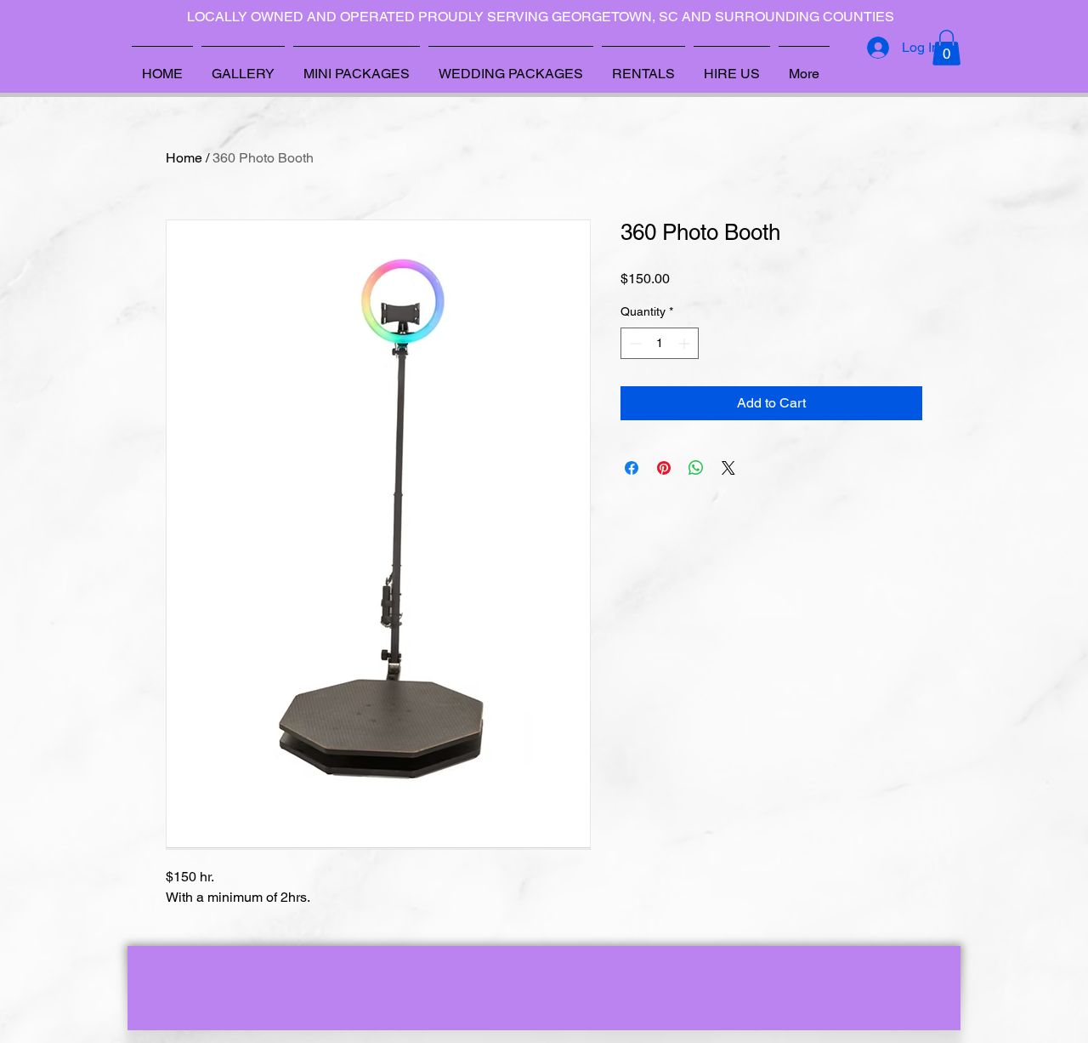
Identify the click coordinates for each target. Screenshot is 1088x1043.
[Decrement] (633, 343)
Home (184, 158)
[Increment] (685, 343)
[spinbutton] (659, 343)
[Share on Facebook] (631, 468)
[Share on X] (728, 468)
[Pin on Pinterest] (664, 468)
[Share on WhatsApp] (696, 468)
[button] (946, 48)
